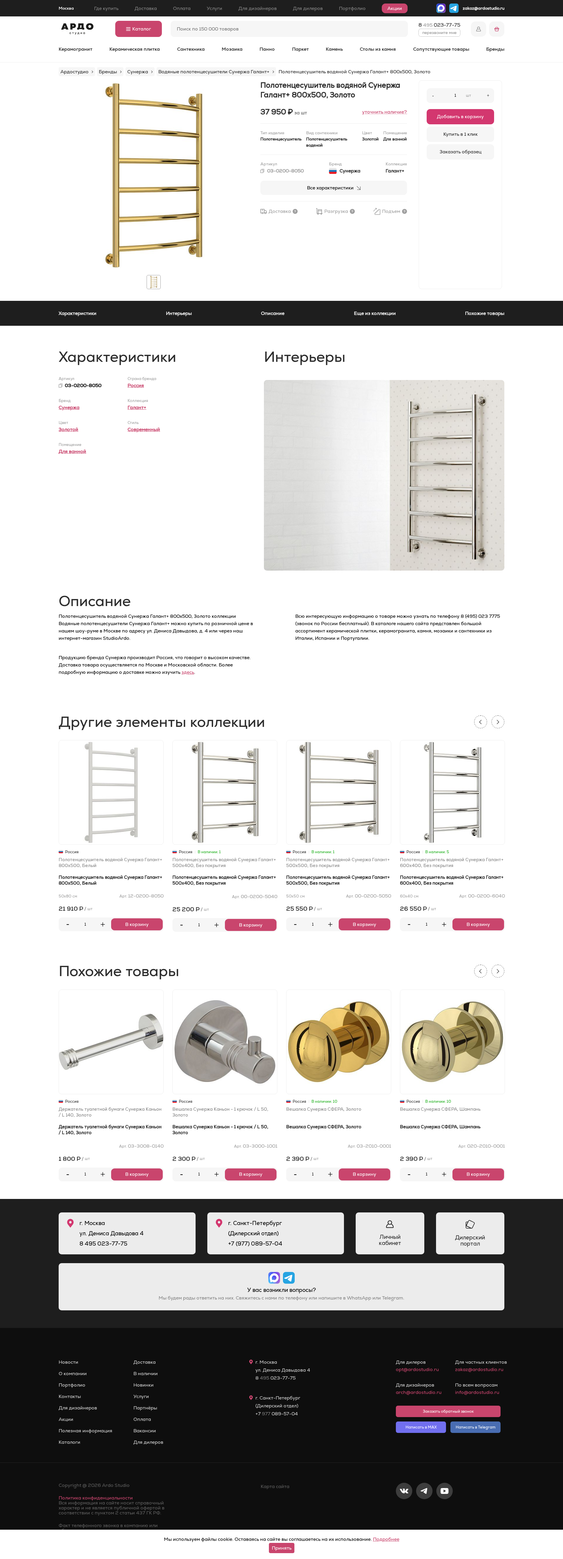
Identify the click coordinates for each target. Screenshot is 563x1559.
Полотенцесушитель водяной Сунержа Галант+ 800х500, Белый (110, 862)
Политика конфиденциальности (96, 1498)
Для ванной (72, 451)
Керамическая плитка (134, 49)
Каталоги (69, 1442)
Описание (272, 313)
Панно (267, 49)
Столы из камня (378, 49)
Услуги (214, 8)
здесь (188, 672)
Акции (394, 8)
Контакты (70, 1396)
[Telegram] (424, 1510)
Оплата (182, 8)
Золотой (68, 429)
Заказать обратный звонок (448, 1411)
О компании (73, 1373)
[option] (154, 175)
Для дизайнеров (257, 8)
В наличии (145, 1373)
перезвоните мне (439, 32)
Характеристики (77, 313)
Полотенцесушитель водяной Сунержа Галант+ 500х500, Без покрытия (338, 862)
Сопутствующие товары (441, 49)
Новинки (143, 1385)
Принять (281, 1548)
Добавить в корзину (460, 116)
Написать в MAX (421, 1427)
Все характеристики (330, 188)
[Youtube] (444, 1510)
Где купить (106, 8)
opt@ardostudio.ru (417, 1369)
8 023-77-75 (439, 25)
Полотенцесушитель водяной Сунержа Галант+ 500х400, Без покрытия (224, 862)
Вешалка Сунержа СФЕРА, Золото (323, 1109)
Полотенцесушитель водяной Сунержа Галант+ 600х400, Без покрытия (451, 862)
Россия (136, 385)
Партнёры (145, 1408)
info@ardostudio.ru (477, 1392)
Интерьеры (179, 313)
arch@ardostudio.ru (418, 1392)
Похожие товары (484, 313)
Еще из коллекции (375, 313)
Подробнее (386, 1539)
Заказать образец (460, 152)
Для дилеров (308, 8)
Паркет (300, 49)
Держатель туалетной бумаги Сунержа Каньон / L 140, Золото (110, 1112)
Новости (68, 1362)
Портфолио (352, 8)
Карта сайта (275, 1486)
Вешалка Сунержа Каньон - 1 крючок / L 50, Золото (220, 1112)
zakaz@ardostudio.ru (483, 8)
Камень (334, 49)
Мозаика (232, 49)
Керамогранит (75, 49)
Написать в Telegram (476, 1427)
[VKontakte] (404, 1510)
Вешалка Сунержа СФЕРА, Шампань (440, 1109)
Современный (144, 429)
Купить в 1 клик (460, 134)
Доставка (146, 8)
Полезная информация (85, 1431)
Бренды (495, 49)
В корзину (137, 924)
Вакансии (144, 1431)
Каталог (141, 29)
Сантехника (191, 49)
